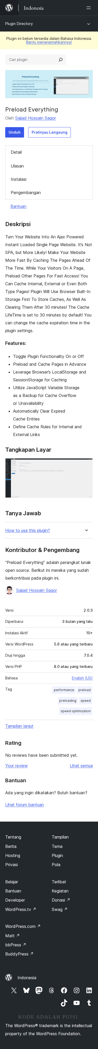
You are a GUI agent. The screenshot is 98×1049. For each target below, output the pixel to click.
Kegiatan (60, 890)
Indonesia (27, 977)
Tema (57, 846)
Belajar (11, 881)
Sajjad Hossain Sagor (35, 118)
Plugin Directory (19, 23)
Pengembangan (26, 192)
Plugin (57, 855)
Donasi (61, 900)
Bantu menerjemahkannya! (49, 42)
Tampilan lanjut (19, 726)
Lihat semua (81, 765)
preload (84, 690)
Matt (12, 935)
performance (64, 690)
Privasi (11, 864)
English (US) (82, 678)
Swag (60, 909)
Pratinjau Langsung (49, 132)
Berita (10, 846)
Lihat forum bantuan (24, 804)
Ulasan (17, 166)
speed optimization (76, 711)
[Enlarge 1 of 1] (85, 465)
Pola (56, 864)
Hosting (12, 855)
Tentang (13, 837)
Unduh (15, 132)
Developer (15, 900)
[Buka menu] (89, 8)
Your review (16, 765)
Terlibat (59, 881)
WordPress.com (23, 926)
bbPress (15, 944)
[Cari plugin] (60, 59)
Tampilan (60, 837)
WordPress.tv (20, 909)
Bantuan (18, 206)
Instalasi (18, 179)
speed (85, 701)
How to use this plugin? (27, 530)
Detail (16, 152)
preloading (67, 701)
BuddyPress (19, 954)
